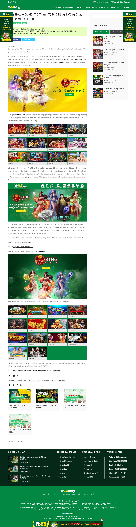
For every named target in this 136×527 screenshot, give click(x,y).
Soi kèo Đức (62, 469)
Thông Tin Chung (65, 494)
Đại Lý (92, 494)
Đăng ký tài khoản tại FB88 (22, 242)
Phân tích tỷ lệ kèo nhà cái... (115, 50)
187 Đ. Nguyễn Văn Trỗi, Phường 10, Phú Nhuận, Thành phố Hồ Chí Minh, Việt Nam (70, 518)
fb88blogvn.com (121, 457)
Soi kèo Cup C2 (63, 465)
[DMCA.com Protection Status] (68, 513)
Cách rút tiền (88, 469)
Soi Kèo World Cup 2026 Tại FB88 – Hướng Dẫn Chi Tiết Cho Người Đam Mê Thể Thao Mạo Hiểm (43, 31)
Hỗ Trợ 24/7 (105, 2)
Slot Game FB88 (34, 381)
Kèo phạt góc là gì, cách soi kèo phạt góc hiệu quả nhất (29, 33)
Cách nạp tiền (88, 465)
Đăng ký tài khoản (90, 457)
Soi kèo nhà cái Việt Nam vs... (115, 89)
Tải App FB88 (88, 477)
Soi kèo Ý (61, 473)
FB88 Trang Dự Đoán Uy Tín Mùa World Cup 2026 (27, 29)
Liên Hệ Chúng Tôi (83, 494)
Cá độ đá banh (16, 399)
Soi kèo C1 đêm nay (65, 461)
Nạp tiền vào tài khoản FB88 (23, 247)
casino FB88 (61, 381)
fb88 (53, 381)
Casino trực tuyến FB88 (73, 59)
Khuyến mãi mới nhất (91, 473)
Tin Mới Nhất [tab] (117, 32)
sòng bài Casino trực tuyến (17, 381)
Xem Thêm (24, 462)
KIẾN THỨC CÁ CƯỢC (17, 397)
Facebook (15, 39)
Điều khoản (55, 494)
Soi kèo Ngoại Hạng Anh (66, 457)
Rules (74, 494)
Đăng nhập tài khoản (91, 461)
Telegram (27, 39)
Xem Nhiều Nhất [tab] (101, 32)
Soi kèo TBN (62, 477)
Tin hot (41, 399)
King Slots (59, 62)
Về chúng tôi (45, 494)
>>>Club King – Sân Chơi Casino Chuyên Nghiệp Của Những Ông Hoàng (34, 371)
